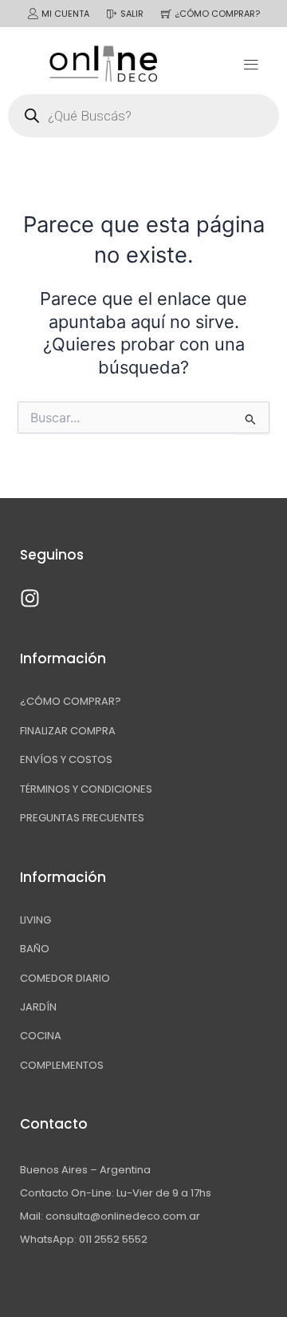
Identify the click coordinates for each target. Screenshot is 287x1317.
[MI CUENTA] (33, 14)
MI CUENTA (65, 13)
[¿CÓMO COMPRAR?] (166, 14)
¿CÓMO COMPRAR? (217, 13)
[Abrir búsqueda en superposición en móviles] (143, 115)
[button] (251, 63)
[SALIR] (112, 14)
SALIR (132, 13)
